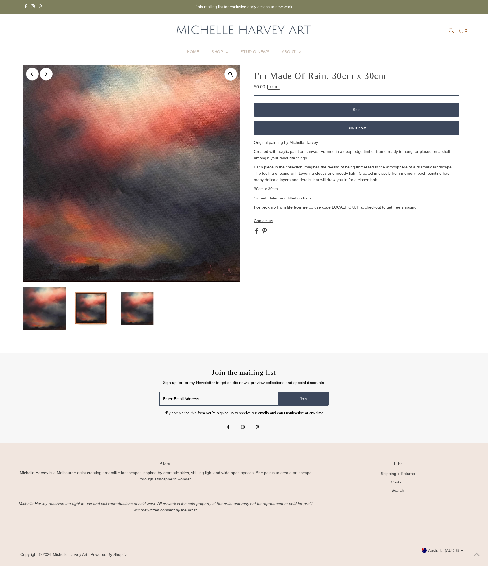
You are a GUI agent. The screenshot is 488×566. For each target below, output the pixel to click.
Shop (218, 51)
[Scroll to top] (476, 554)
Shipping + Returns (398, 473)
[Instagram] (32, 7)
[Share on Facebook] (257, 232)
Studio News (255, 51)
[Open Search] (451, 30)
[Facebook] (25, 7)
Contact (398, 482)
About (289, 51)
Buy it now (356, 128)
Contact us (263, 221)
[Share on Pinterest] (264, 232)
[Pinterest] (40, 7)
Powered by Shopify (109, 554)
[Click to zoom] (230, 74)
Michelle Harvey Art (70, 554)
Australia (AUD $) (443, 550)
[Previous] (32, 74)
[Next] (46, 74)
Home (193, 51)
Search (397, 490)
